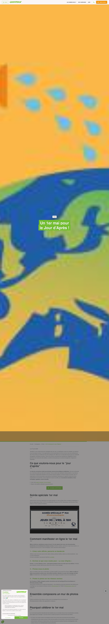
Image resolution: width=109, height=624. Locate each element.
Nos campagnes (82, 2)
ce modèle (52, 557)
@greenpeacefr (55, 586)
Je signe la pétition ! (55, 488)
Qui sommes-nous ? (71, 2)
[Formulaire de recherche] (93, 2)
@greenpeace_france (70, 586)
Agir (89, 2)
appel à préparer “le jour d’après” (43, 482)
